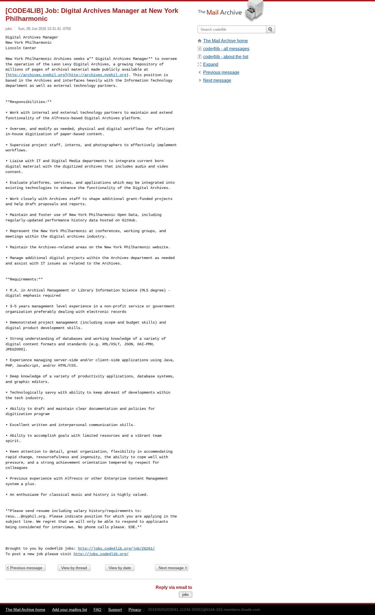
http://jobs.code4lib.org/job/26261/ (116, 548)
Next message (171, 568)
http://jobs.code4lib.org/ (101, 554)
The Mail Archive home (225, 40)
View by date (120, 568)
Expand (210, 64)
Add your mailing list (69, 609)
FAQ (97, 609)
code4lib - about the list (225, 56)
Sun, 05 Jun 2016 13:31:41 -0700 (44, 29)
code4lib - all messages (226, 48)
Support (115, 609)
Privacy (134, 609)
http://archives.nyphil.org (36, 75)
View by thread (74, 568)
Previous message (26, 568)
